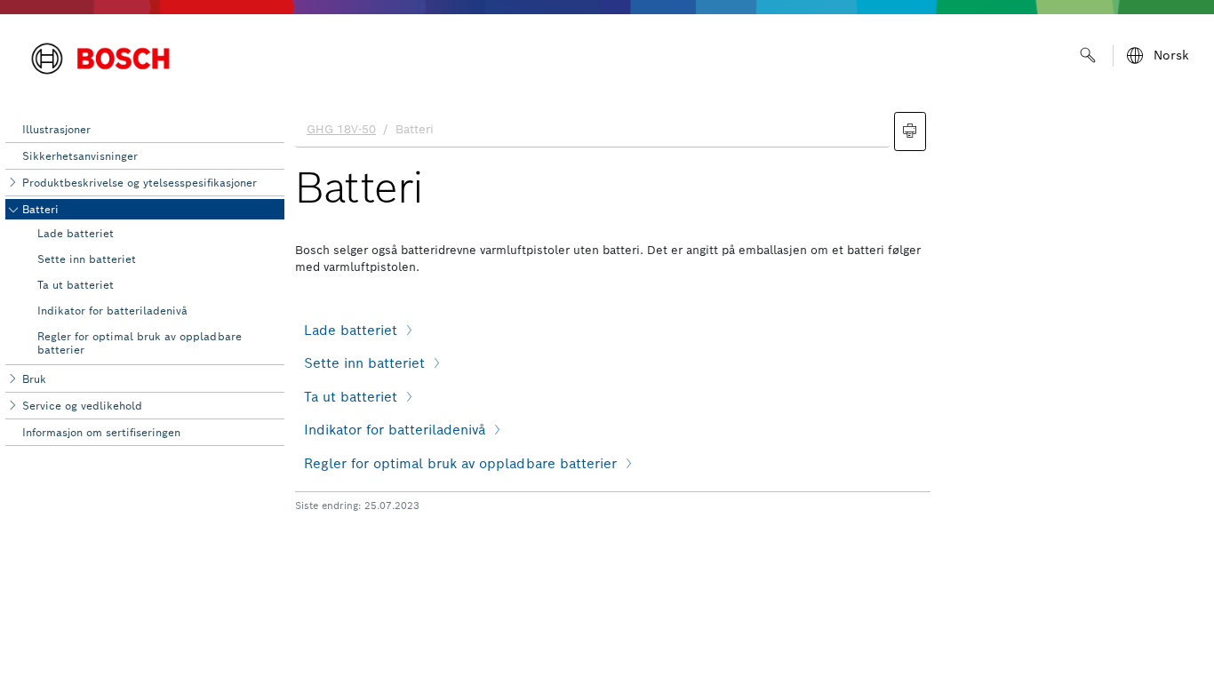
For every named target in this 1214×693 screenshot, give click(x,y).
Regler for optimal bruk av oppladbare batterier (139, 342)
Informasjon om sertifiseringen (101, 432)
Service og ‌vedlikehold (82, 405)
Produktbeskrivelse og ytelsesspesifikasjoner (139, 182)
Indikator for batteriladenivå (112, 310)
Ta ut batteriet (75, 284)
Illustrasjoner (56, 129)
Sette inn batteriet (86, 259)
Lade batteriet (75, 233)
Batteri (40, 209)
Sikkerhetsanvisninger (80, 156)
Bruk (34, 379)
